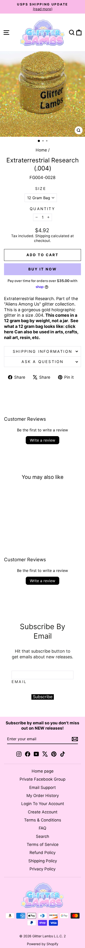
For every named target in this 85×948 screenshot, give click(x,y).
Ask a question (42, 361)
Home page (43, 771)
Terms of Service (43, 844)
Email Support (42, 787)
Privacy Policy (42, 869)
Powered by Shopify (42, 944)
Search (42, 836)
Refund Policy (42, 852)
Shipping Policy (42, 860)
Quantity (42, 208)
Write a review (42, 440)
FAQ (42, 828)
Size (40, 188)
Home (41, 150)
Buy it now (42, 269)
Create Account (42, 812)
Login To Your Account (42, 803)
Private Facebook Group (42, 779)
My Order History (42, 795)
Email (19, 681)
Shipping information (42, 351)
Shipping (42, 236)
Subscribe (42, 696)
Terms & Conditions (42, 820)
